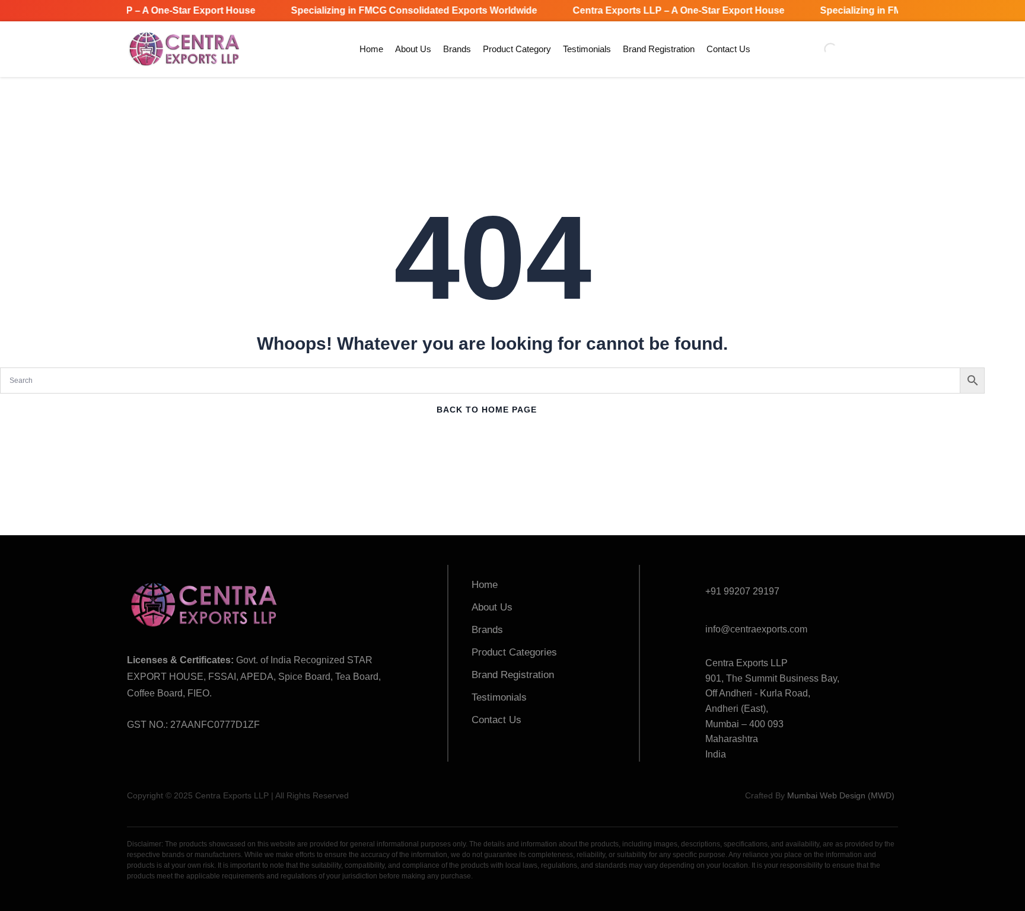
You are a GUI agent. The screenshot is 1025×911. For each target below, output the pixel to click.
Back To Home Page (487, 409)
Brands (457, 49)
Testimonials (587, 49)
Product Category (517, 49)
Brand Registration (659, 49)
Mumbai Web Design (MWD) (841, 795)
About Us (413, 49)
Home (371, 49)
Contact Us (728, 49)
